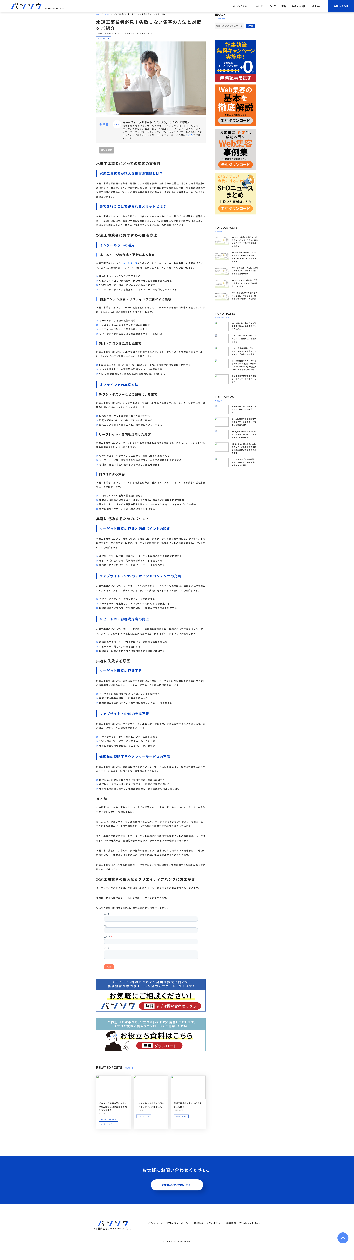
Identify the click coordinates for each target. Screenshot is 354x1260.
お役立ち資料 (299, 6)
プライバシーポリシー (178, 1223)
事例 (283, 6)
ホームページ (130, 263)
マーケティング (103, 38)
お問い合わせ (341, 6)
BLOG (107, 14)
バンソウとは (240, 6)
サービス (258, 6)
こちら (189, 135)
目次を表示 (106, 150)
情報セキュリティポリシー (208, 1223)
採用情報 (231, 1223)
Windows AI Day (250, 1223)
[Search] (250, 26)
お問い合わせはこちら (177, 1185)
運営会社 (317, 6)
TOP (98, 14)
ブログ (272, 6)
